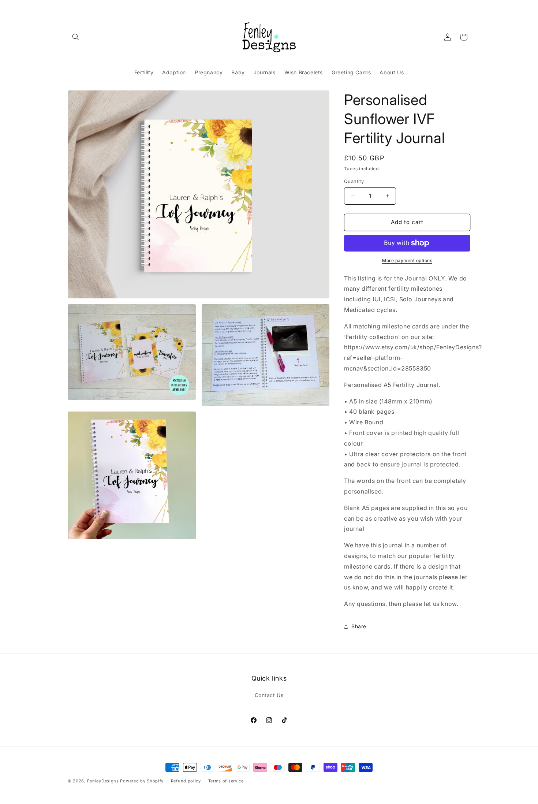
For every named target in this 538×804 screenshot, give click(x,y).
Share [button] (358, 626)
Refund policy (186, 780)
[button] (76, 37)
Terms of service (226, 780)
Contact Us (269, 695)
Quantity (354, 181)
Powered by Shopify (142, 780)
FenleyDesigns (103, 780)
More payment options (407, 260)
